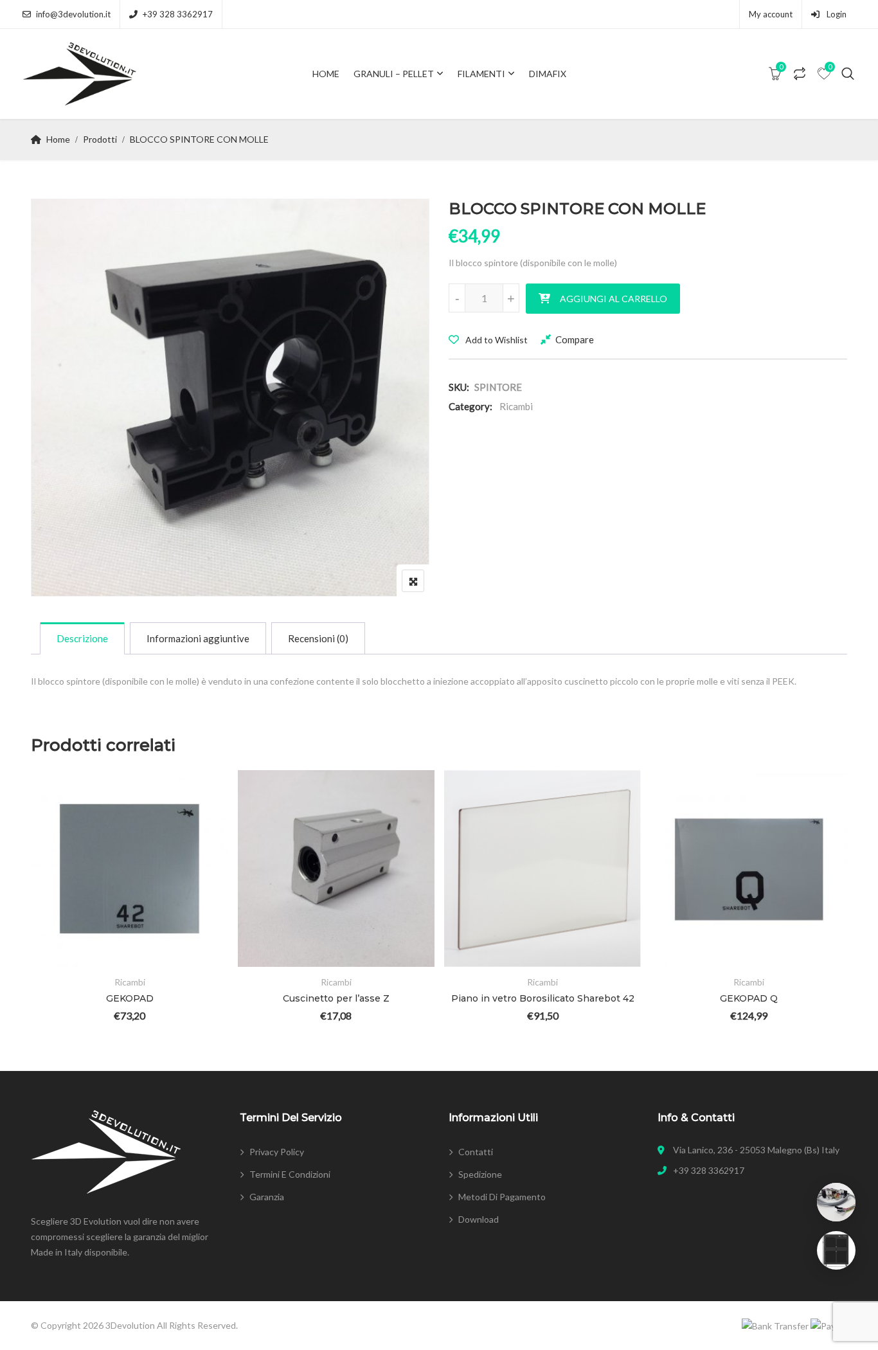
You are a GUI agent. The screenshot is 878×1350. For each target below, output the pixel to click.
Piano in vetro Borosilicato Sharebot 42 (542, 998)
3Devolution (130, 1325)
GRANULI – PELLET (394, 73)
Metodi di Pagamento (502, 1196)
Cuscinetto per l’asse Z (336, 998)
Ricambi (516, 406)
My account (771, 14)
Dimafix (547, 73)
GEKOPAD (130, 998)
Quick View (58, 930)
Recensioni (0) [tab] (318, 638)
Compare (574, 339)
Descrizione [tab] (82, 638)
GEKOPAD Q (749, 998)
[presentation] (40, 913)
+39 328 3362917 (178, 14)
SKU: (459, 387)
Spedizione (480, 1174)
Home (325, 73)
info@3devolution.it (73, 14)
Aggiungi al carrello (613, 298)
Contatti (475, 1151)
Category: (470, 406)
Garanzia (266, 1196)
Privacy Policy (276, 1151)
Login (836, 14)
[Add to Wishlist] (58, 859)
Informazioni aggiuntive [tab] (198, 638)
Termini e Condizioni (289, 1174)
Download (478, 1219)
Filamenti (481, 73)
